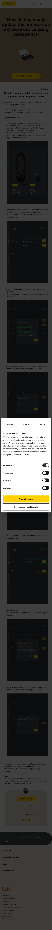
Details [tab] (26, 425)
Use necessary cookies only (26, 507)
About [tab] (42, 425)
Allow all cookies (26, 499)
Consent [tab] (9, 425)
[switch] (45, 473)
